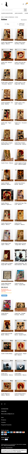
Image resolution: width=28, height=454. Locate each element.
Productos (3, 420)
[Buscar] (25, 10)
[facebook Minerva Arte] (4, 404)
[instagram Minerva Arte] (1, 404)
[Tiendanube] (7, 448)
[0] (26, 4)
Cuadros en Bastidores (7, 13)
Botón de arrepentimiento (9, 445)
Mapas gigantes (19, 13)
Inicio (2, 17)
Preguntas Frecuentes (6, 424)
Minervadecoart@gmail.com (7, 413)
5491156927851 (4, 409)
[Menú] (2, 4)
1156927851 (3, 411)
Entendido (19, 451)
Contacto (3, 422)
